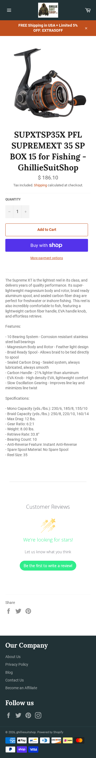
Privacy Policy (16, 664)
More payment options (46, 258)
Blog (9, 672)
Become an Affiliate (21, 688)
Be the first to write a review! (48, 565)
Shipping (40, 185)
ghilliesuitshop (26, 732)
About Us (13, 657)
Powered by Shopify (50, 732)
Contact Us (14, 680)
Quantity (13, 199)
